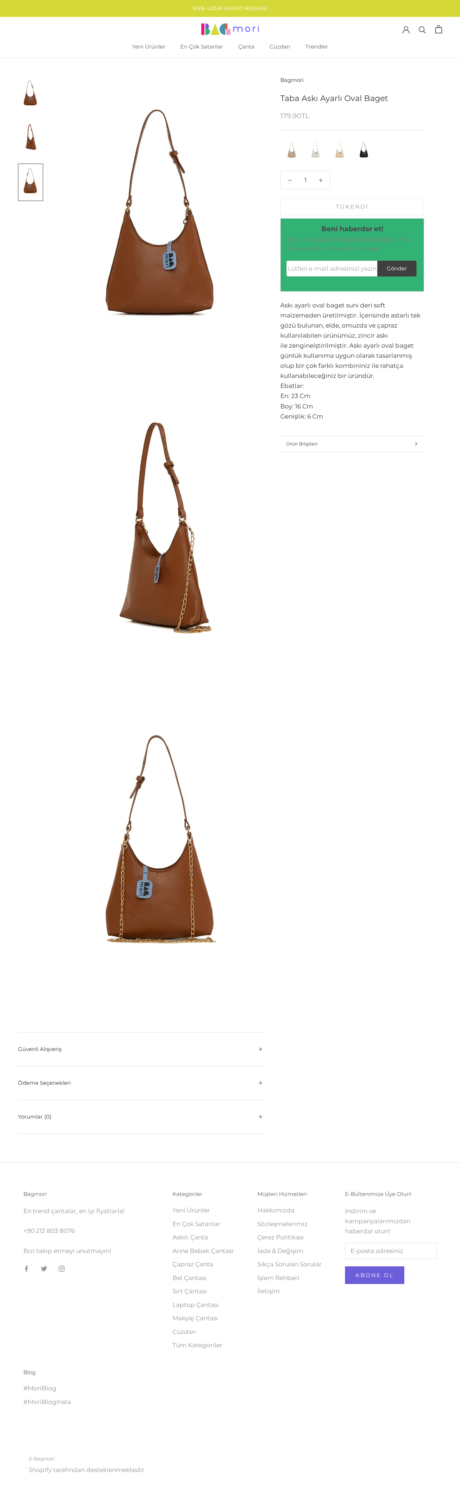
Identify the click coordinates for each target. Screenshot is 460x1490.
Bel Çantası (189, 1277)
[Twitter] (44, 1268)
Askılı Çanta (190, 1237)
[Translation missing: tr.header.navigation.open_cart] (438, 29)
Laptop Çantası (195, 1304)
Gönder (397, 268)
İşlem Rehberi (278, 1277)
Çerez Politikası (280, 1237)
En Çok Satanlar (201, 46)
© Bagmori (42, 1459)
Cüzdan (280, 46)
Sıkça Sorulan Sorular (289, 1264)
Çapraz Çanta (192, 1264)
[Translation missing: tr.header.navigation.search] (422, 29)
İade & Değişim (280, 1250)
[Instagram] (62, 1268)
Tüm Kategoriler (197, 1345)
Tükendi (352, 206)
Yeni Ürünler (148, 46)
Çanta (246, 46)
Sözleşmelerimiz (282, 1224)
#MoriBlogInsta (47, 1402)
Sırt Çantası (189, 1291)
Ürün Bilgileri (302, 444)
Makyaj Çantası (195, 1318)
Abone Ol (374, 1275)
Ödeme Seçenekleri (44, 1082)
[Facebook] (26, 1268)
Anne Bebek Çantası (203, 1250)
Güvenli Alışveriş (39, 1049)
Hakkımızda (275, 1210)
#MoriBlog (39, 1388)
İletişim (268, 1291)
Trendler (316, 46)
